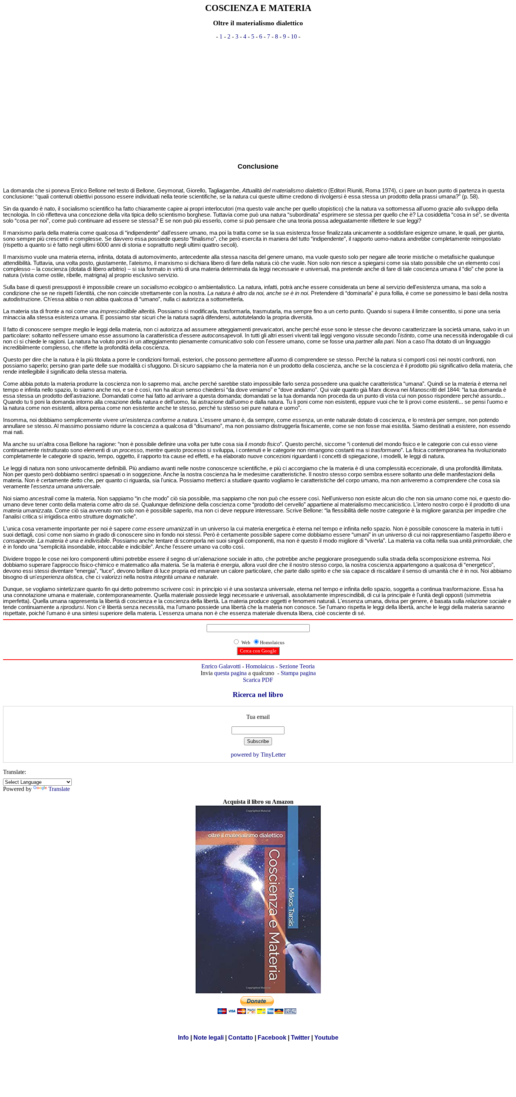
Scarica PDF (258, 680)
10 (294, 36)
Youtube (326, 1037)
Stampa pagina (298, 673)
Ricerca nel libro (258, 695)
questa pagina (230, 673)
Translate (59, 789)
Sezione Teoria (297, 666)
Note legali (208, 1037)
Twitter (300, 1037)
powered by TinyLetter (258, 754)
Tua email (258, 717)
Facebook (272, 1037)
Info (183, 1037)
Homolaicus (260, 666)
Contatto (240, 1037)
